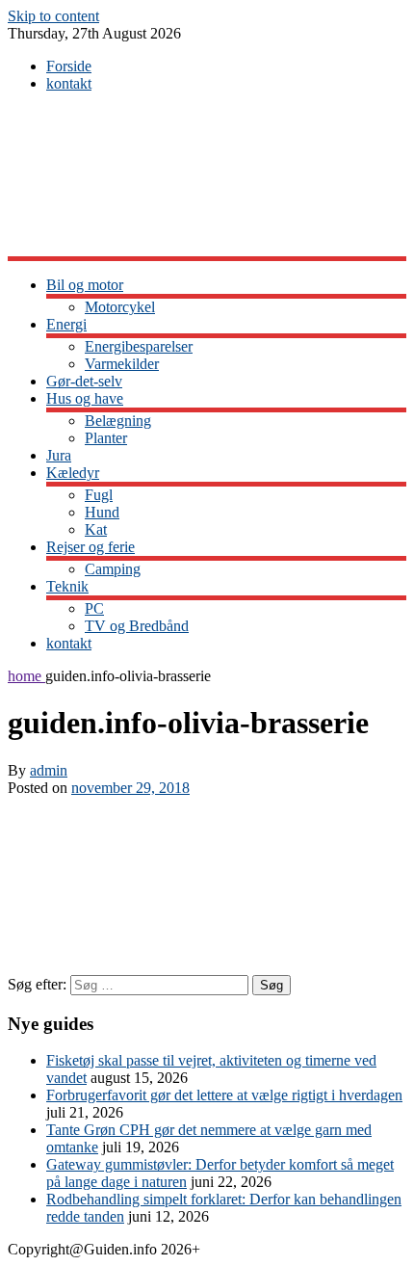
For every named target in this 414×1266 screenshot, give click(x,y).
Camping (113, 569)
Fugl (99, 495)
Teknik (67, 586)
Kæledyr (72, 472)
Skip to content (53, 16)
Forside (68, 66)
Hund (102, 512)
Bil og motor (84, 285)
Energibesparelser (139, 346)
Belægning (118, 420)
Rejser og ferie (90, 547)
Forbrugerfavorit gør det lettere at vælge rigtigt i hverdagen (224, 1095)
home (26, 676)
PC (94, 608)
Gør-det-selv (84, 381)
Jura (58, 455)
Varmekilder (122, 364)
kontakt (68, 83)
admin (48, 770)
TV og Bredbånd (137, 626)
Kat (96, 529)
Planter (106, 438)
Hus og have (84, 398)
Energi (66, 324)
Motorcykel (120, 307)
